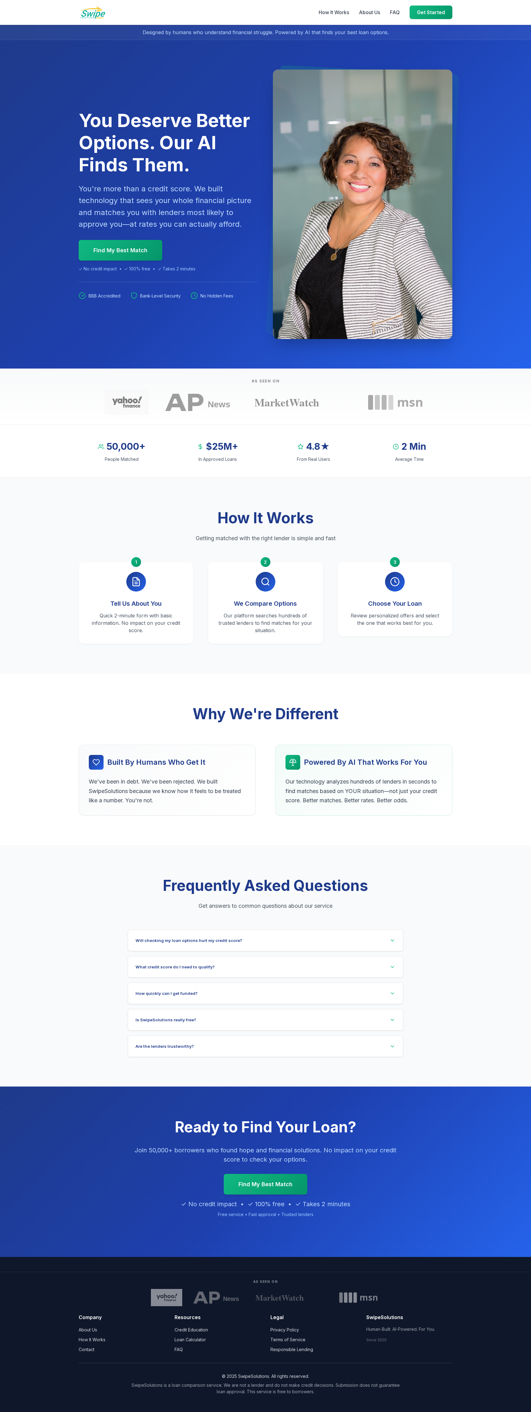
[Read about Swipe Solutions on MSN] (396, 402)
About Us (369, 12)
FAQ (395, 12)
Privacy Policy (284, 1329)
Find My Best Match (120, 250)
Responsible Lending (291, 1349)
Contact (86, 1349)
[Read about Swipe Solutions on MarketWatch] (301, 402)
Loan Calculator (190, 1339)
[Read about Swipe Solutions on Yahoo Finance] (126, 402)
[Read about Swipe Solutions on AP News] (200, 402)
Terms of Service (287, 1339)
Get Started (431, 12)
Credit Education (191, 1329)
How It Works (334, 12)
